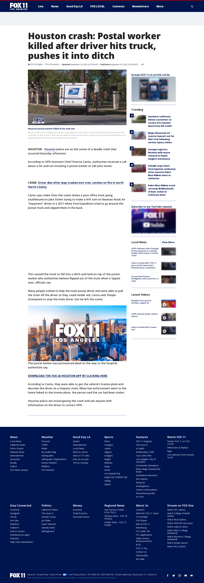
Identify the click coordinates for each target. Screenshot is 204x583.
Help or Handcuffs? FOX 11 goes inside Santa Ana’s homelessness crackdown (143, 265)
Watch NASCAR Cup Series (180, 523)
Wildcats (108, 462)
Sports (108, 437)
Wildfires (46, 466)
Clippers (108, 452)
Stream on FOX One (180, 505)
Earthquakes (47, 455)
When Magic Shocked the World (148, 470)
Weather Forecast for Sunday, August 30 (141, 301)
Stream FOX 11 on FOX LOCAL (178, 442)
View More (168, 242)
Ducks (107, 470)
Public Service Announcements (144, 539)
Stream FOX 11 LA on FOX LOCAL (150, 75)
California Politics (50, 509)
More (160, 6)
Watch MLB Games (176, 519)
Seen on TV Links (81, 455)
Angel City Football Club (115, 477)
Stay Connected (20, 505)
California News (17, 444)
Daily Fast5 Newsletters (21, 542)
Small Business (80, 513)
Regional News (114, 505)
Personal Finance (81, 516)
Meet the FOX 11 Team (147, 513)
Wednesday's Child (145, 452)
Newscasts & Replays (177, 447)
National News (17, 452)
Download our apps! (20, 534)
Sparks (107, 484)
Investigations (142, 486)
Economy (77, 509)
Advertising (141, 527)
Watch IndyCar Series (177, 526)
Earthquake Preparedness (54, 459)
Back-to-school (80, 452)
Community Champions (147, 465)
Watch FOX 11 (176, 437)
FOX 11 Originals (144, 441)
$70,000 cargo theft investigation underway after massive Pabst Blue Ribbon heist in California (162, 172)
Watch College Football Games (178, 514)
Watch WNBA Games (177, 542)
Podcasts (14, 538)
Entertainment (17, 455)
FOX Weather (48, 470)
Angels (107, 459)
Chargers (108, 444)
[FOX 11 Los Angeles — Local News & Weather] (20, 6)
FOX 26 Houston (52, 64)
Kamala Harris (48, 527)
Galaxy (107, 480)
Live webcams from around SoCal (180, 456)
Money (77, 505)
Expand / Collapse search (192, 6)
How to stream (17, 531)
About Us (142, 505)
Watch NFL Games (176, 509)
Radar (44, 448)
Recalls (13, 462)
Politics (13, 466)
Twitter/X (14, 527)
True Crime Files (144, 455)
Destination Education (146, 475)
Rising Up (140, 482)
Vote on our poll (80, 459)
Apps (169, 451)
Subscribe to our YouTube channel (151, 206)
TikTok (13, 516)
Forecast (46, 441)
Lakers (107, 448)
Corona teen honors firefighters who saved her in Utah (145, 278)
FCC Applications (144, 534)
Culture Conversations (146, 489)
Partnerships (142, 555)
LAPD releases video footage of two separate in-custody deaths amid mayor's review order (145, 252)
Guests (76, 441)
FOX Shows (141, 520)
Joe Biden (46, 520)
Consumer (15, 459)
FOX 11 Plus (142, 548)
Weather (47, 437)
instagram (179, 575)
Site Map (140, 559)
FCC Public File (143, 531)
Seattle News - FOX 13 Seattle (115, 523)
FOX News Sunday (19, 470)
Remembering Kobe (145, 493)
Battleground (48, 531)
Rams (107, 441)
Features (142, 437)
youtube (185, 575)
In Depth (140, 448)
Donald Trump (49, 516)
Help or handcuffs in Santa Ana (143, 328)
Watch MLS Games (176, 546)
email (191, 575)
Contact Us (141, 551)
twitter (173, 575)
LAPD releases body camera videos (144, 315)
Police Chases (16, 448)
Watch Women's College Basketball (179, 538)
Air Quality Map (49, 452)
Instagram (15, 513)
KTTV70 (140, 496)
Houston (50, 149)
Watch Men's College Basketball (177, 531)
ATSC (138, 544)
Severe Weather (49, 462)
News (13, 437)
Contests (140, 509)
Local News (139, 242)
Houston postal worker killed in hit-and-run (51, 128)
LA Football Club (112, 473)
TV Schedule (142, 516)
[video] (168, 303)
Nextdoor (14, 524)
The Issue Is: (142, 444)
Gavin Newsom (49, 524)
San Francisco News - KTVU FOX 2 (114, 511)
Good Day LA (81, 437)
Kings (107, 466)
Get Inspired (142, 478)
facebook (167, 575)
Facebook (15, 509)
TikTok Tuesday (80, 462)
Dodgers (108, 455)
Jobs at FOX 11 (143, 524)
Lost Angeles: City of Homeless (146, 460)
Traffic (45, 444)
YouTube (14, 520)
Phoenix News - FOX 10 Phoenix (115, 517)
